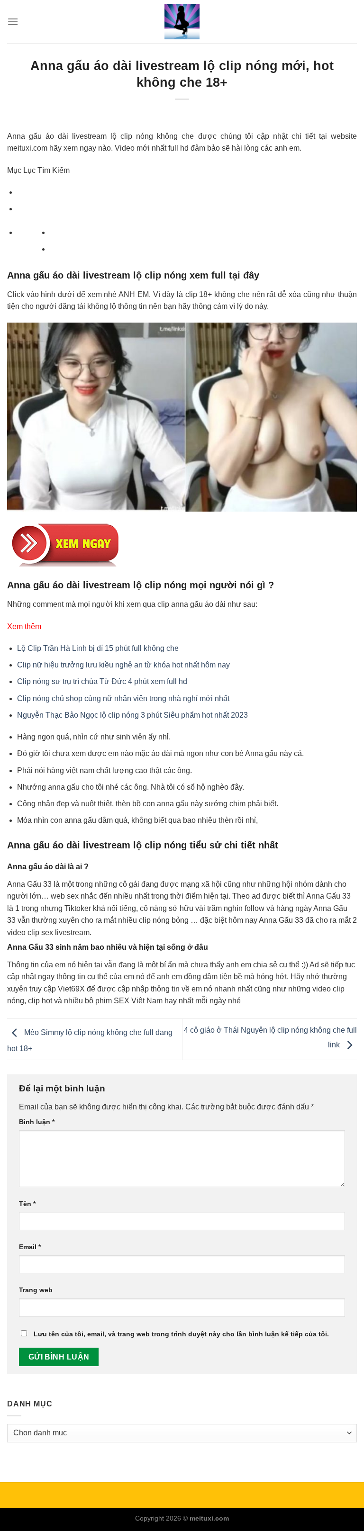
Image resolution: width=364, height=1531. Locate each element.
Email (30, 1247)
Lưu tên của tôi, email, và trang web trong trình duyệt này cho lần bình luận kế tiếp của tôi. (181, 1334)
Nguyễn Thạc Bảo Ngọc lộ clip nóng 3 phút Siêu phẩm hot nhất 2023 (132, 715)
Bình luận (37, 1122)
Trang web (36, 1290)
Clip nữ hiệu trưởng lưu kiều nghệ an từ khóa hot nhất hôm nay (123, 665)
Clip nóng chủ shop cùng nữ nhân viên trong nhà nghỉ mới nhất (123, 698)
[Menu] (12, 21)
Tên (27, 1203)
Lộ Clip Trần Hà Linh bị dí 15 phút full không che (98, 648)
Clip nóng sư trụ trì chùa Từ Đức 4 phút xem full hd (102, 681)
